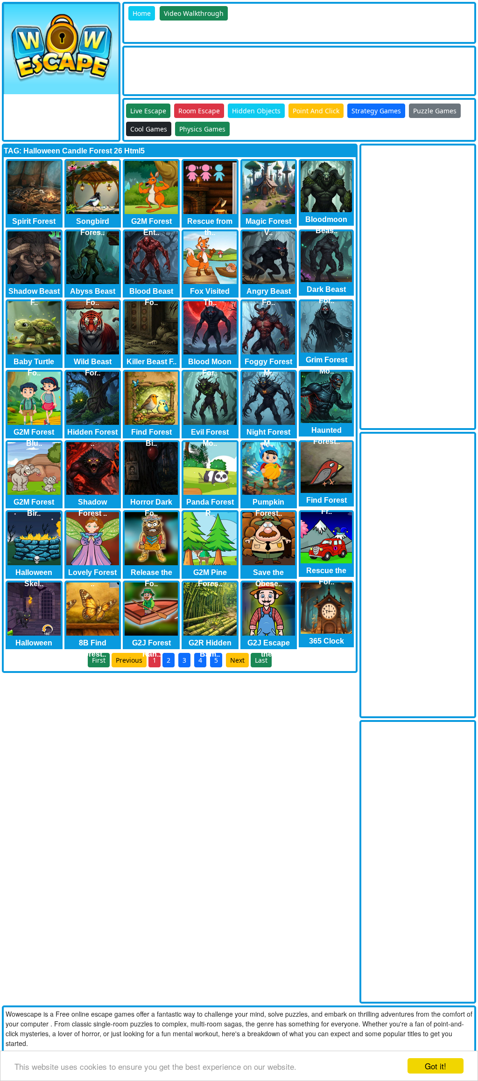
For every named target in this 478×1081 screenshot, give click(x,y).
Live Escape (148, 110)
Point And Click (316, 110)
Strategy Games (376, 110)
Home (142, 13)
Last (261, 660)
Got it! (435, 1066)
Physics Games (202, 129)
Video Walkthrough (194, 13)
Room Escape (199, 110)
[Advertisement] (294, 69)
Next (237, 660)
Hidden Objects (256, 110)
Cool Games (148, 129)
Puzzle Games (435, 110)
